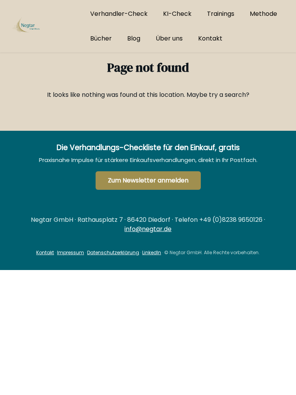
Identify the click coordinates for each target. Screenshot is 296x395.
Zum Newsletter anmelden (148, 180)
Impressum (70, 252)
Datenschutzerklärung (113, 252)
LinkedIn (151, 252)
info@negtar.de (148, 229)
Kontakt (45, 252)
